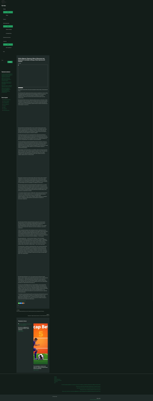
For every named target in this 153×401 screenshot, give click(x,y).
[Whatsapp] (18, 303)
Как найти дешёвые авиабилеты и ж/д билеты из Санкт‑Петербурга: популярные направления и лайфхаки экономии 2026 (7, 75)
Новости (4, 19)
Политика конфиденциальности (95, 399)
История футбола (8, 33)
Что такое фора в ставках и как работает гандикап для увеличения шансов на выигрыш (40, 367)
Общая (7, 15)
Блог (4, 51)
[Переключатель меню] (8, 12)
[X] (24, 303)
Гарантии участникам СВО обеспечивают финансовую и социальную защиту (6, 79)
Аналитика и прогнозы (6, 37)
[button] (6, 9)
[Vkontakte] (21, 303)
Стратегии (5, 41)
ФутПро (4, 5)
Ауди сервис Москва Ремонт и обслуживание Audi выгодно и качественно (6, 83)
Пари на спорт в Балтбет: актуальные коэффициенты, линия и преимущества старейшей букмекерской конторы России (6, 90)
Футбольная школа (6, 23)
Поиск (2, 60)
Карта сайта (98, 398)
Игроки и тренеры (9, 29)
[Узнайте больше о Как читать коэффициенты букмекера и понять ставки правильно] (25, 325)
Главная (4, 9)
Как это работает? (9, 47)
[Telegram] (20, 303)
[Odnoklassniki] (23, 303)
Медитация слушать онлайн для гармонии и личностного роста (90, 389)
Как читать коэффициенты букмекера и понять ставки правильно (23, 328)
